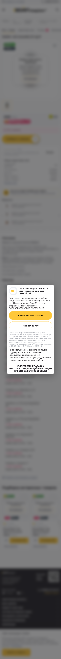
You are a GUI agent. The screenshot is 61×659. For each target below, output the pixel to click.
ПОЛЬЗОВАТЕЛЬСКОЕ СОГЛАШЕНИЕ (26, 308)
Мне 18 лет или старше (30, 315)
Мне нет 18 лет (31, 325)
